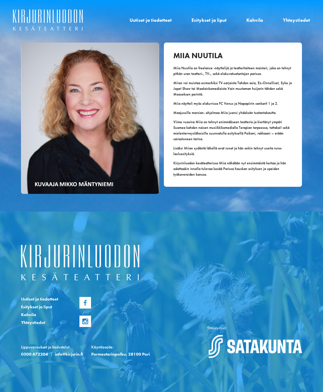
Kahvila (254, 20)
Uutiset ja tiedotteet (151, 20)
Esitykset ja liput (209, 20)
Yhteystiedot (296, 20)
